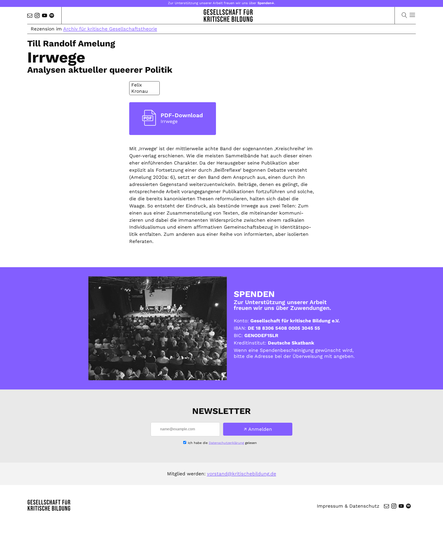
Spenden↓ (265, 3)
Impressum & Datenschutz (348, 506)
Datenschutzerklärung (226, 443)
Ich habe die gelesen (222, 443)
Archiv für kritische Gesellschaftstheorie (110, 29)
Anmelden (260, 429)
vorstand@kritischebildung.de (241, 473)
